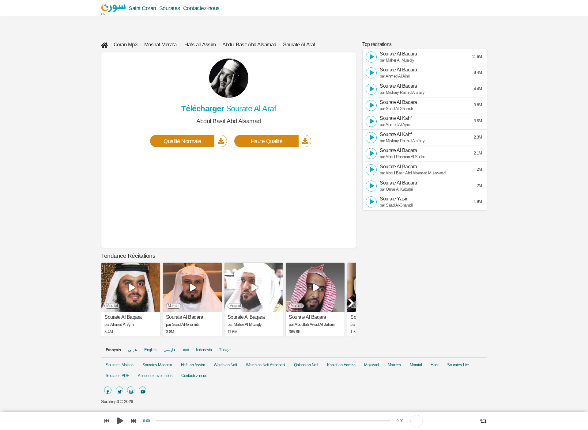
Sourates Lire (458, 365)
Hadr (434, 365)
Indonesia (204, 350)
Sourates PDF (117, 375)
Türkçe (224, 350)
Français (113, 350)
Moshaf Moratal (161, 45)
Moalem (394, 365)
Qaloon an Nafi (306, 365)
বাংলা (186, 350)
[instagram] (130, 390)
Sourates (169, 8)
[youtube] (142, 390)
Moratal (416, 365)
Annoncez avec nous (155, 375)
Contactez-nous (201, 8)
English (150, 350)
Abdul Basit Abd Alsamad (249, 45)
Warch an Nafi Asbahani (265, 365)
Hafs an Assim (200, 45)
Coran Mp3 (126, 45)
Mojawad (371, 365)
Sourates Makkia (120, 365)
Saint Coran (142, 8)
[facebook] (107, 390)
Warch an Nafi (225, 365)
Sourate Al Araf (299, 45)
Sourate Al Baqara (123, 317)
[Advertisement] (228, 197)
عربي (132, 350)
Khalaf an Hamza (341, 365)
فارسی (169, 350)
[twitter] (119, 390)
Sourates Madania (157, 365)
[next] (350, 300)
